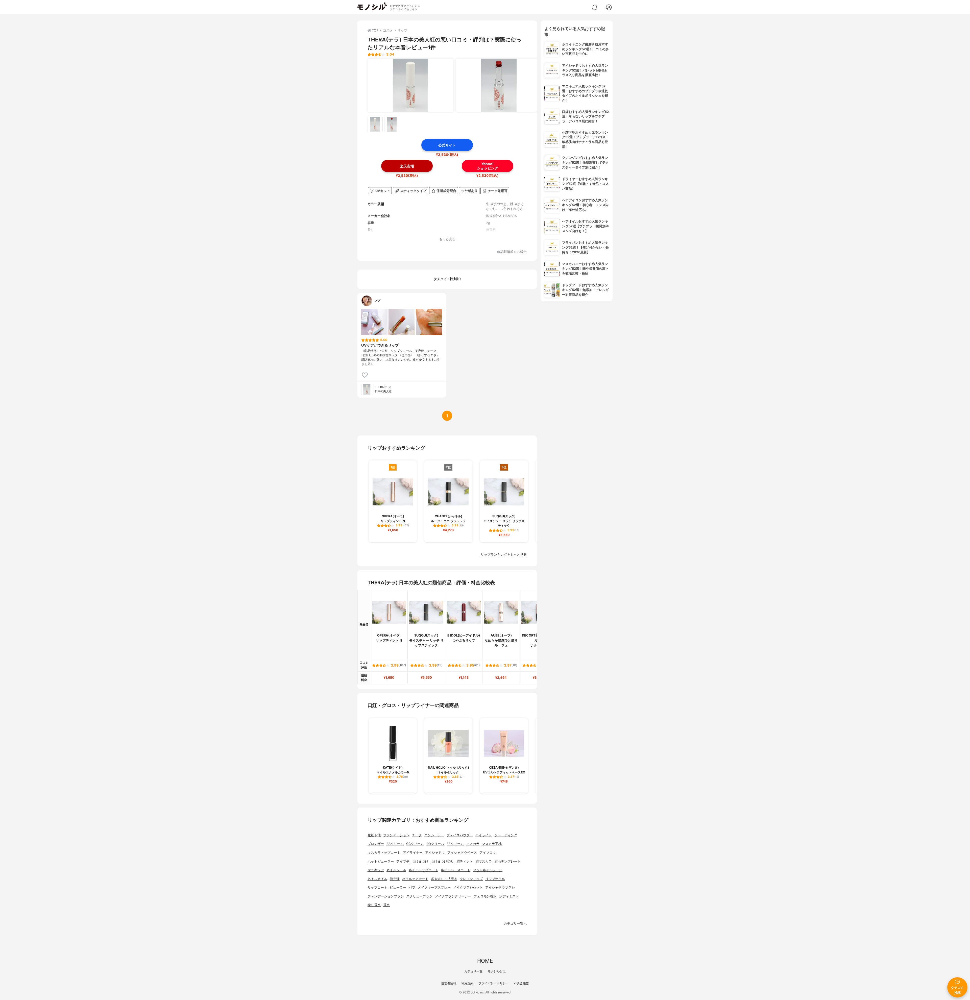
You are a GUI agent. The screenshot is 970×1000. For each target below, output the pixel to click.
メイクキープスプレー (434, 887)
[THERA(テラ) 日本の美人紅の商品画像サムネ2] (391, 124)
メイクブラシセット (468, 887)
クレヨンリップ (471, 879)
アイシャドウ (435, 853)
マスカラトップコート (384, 853)
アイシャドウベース (462, 853)
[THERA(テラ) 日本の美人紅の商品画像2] (499, 85)
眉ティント (464, 861)
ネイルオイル (377, 879)
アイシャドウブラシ (500, 887)
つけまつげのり (442, 861)
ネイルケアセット (415, 879)
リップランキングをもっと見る (504, 554)
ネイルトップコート (423, 870)
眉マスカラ (483, 861)
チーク (417, 835)
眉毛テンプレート (507, 861)
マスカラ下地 (492, 844)
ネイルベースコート (455, 870)
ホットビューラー (381, 861)
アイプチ (402, 861)
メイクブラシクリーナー (453, 896)
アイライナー (413, 853)
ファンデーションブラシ (386, 896)
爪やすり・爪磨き (444, 879)
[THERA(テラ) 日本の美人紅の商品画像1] (410, 85)
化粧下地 (374, 835)
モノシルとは (497, 971)
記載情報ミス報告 (513, 252)
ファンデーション (396, 835)
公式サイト (447, 145)
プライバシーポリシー (493, 983)
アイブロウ (487, 853)
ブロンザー (376, 844)
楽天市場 (407, 166)
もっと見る (447, 239)
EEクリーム (455, 844)
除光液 (395, 879)
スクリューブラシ (419, 896)
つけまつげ (420, 861)
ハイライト (483, 835)
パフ (412, 887)
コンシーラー (434, 835)
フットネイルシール (487, 870)
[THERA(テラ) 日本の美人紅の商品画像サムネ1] (375, 124)
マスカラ (472, 844)
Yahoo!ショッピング (487, 166)
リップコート (377, 887)
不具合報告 (521, 983)
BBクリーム (395, 844)
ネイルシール (396, 870)
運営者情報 (448, 983)
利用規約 (467, 983)
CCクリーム (415, 844)
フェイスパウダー (460, 835)
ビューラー (398, 887)
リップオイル (495, 879)
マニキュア (376, 870)
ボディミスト (509, 896)
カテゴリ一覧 (473, 971)
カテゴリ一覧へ (515, 923)
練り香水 (374, 905)
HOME (485, 961)
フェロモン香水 (485, 896)
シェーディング (505, 835)
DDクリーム (435, 844)
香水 (386, 905)
